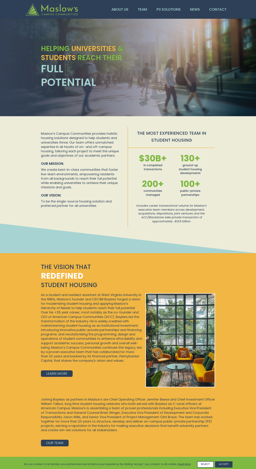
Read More (184, 464)
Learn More (56, 374)
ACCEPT (224, 464)
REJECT (205, 464)
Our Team (54, 443)
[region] (128, 464)
